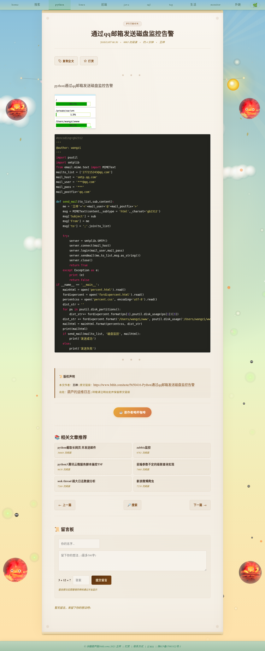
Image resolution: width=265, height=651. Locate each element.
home (15, 4)
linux (82, 4)
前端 (104, 4)
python (59, 4)
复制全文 (68, 61)
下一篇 (200, 505)
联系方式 (138, 646)
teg (171, 4)
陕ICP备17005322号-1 (169, 646)
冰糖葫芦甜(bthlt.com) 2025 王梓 (104, 646)
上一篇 (64, 505)
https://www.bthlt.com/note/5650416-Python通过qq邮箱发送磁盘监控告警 (144, 384)
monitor (216, 4)
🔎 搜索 (132, 505)
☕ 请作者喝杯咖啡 (132, 412)
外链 (238, 4)
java (126, 4)
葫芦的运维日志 (78, 392)
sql (149, 4)
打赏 (91, 61)
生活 (193, 4)
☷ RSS (150, 646)
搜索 (37, 4)
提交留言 (101, 580)
